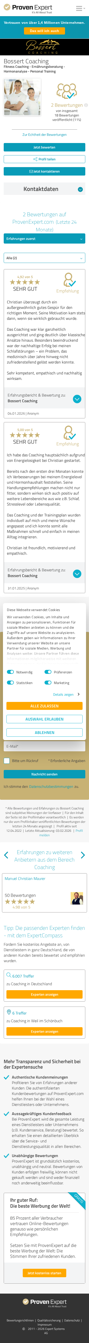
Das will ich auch (44, 31)
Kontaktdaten (40, 188)
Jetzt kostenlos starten (44, 1272)
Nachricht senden (44, 774)
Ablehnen (44, 732)
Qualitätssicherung (49, 1320)
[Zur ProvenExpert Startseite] (28, 9)
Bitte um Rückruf (25, 760)
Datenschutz (72, 1320)
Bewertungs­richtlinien (20, 1320)
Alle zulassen (44, 706)
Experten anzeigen (44, 994)
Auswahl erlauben (44, 719)
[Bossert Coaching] (22, 97)
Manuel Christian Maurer (25, 878)
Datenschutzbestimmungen (51, 786)
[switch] (47, 672)
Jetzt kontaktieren (46, 171)
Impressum (45, 1324)
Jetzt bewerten (44, 147)
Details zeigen (63, 694)
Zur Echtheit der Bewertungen (44, 134)
